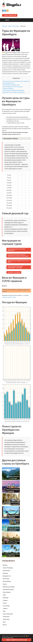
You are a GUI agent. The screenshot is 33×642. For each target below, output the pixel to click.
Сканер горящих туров (10, 15)
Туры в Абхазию (14, 476)
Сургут (5, 603)
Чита (4, 622)
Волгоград (6, 578)
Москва (5, 565)
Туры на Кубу (15, 502)
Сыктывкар (6, 605)
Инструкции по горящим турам (11, 85)
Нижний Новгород (8, 589)
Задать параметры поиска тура (16, 639)
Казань (5, 584)
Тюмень (5, 608)
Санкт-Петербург (8, 568)
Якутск (5, 624)
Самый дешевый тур (8, 83)
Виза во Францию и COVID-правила (12, 86)
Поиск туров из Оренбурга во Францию (13, 90)
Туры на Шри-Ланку (13, 554)
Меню (7, 20)
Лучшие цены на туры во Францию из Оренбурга (16, 81)
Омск (4, 595)
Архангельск (6, 570)
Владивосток (6, 576)
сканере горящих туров (9, 297)
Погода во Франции (8, 88)
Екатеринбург (7, 581)
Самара (5, 600)
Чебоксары (6, 616)
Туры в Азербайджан (12, 489)
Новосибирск (7, 592)
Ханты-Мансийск (8, 614)
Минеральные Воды (9, 586)
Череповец (6, 619)
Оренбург (5, 597)
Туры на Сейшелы (13, 528)
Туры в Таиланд (14, 541)
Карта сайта (10, 637)
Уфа (4, 611)
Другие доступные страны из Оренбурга (14, 92)
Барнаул (5, 573)
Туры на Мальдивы (13, 515)
